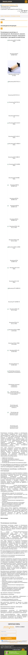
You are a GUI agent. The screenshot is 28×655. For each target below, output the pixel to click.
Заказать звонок (7, 1)
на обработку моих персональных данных (15, 640)
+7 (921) (22, 11)
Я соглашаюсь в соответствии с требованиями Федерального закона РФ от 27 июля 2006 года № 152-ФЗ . (14, 641)
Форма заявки (19, 627)
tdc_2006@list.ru (23, 12)
